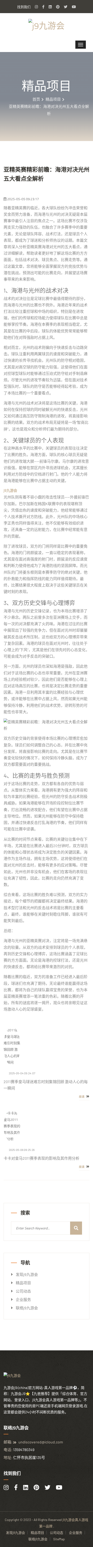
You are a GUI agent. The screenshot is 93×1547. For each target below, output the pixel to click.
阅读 (82, 1097)
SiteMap (59, 1539)
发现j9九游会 (27, 1274)
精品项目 (53, 99)
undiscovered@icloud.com (40, 1442)
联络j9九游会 (27, 1308)
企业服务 (23, 1299)
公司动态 (23, 1291)
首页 (36, 99)
